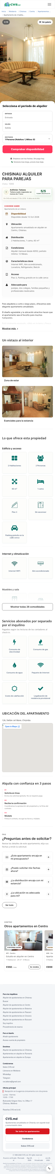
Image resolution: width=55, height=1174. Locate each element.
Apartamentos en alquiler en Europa (17, 1057)
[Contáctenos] (49, 1168)
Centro (32, 11)
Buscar (5, 1001)
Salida (7, 124)
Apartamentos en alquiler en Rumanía (17, 1053)
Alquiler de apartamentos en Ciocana (17, 1016)
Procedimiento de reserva (13, 1027)
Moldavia (12, 11)
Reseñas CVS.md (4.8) (11, 1109)
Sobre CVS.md (8, 1067)
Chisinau (22, 11)
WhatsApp (7, 1074)
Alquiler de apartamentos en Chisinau (17, 997)
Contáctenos (27, 1138)
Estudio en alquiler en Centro (20, 956)
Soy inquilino (8, 1023)
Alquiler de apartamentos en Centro (16, 1005)
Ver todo (9, 905)
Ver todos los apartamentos (27, 1131)
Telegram (6, 1078)
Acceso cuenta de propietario (14, 1040)
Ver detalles (34, 967)
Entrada (8, 113)
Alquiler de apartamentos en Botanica (17, 1008)
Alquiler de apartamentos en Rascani (17, 1012)
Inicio (4, 11)
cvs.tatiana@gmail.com (12, 1081)
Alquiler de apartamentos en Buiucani (17, 1019)
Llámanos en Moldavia (11, 1070)
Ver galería (46, 22)
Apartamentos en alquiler (44, 11)
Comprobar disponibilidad (27, 149)
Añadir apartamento (10, 1036)
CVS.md (11, 1118)
